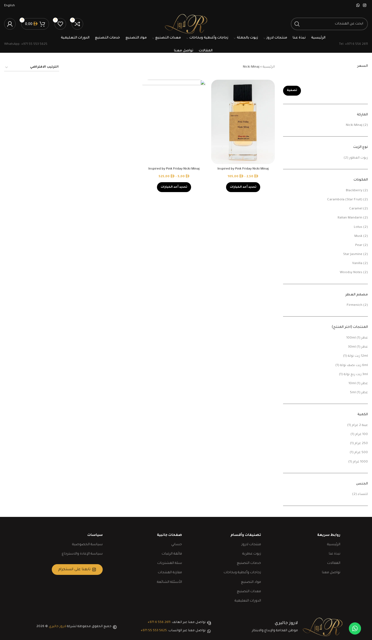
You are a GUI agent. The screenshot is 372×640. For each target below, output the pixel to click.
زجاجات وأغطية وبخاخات (242, 573)
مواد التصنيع (251, 582)
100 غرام (361, 434)
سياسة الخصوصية (87, 545)
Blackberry (354, 191)
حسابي (176, 545)
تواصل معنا (331, 573)
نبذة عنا (334, 554)
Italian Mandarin (350, 218)
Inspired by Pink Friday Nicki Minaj (243, 169)
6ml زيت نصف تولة (354, 365)
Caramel (355, 209)
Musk (358, 236)
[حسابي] (9, 23)
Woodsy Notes (351, 273)
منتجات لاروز (251, 545)
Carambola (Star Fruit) (344, 200)
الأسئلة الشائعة (169, 582)
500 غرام (361, 453)
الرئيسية (269, 67)
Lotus (358, 227)
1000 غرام (360, 462)
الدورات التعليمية (248, 601)
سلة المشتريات (169, 563)
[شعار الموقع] (186, 24)
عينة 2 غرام (360, 425)
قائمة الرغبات (172, 554)
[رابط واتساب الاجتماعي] (358, 6)
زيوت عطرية (251, 554)
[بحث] (297, 24)
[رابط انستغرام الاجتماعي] (364, 6)
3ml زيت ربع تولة (356, 374)
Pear (358, 245)
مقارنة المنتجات (170, 573)
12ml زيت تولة (358, 356)
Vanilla (357, 263)
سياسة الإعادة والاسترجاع (82, 554)
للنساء (363, 494)
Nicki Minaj (354, 125)
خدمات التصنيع (249, 563)
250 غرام (361, 443)
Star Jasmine (352, 254)
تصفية (292, 90)
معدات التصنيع (249, 592)
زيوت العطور (358, 158)
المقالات (333, 563)
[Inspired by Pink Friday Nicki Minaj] (243, 122)
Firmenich (354, 305)
